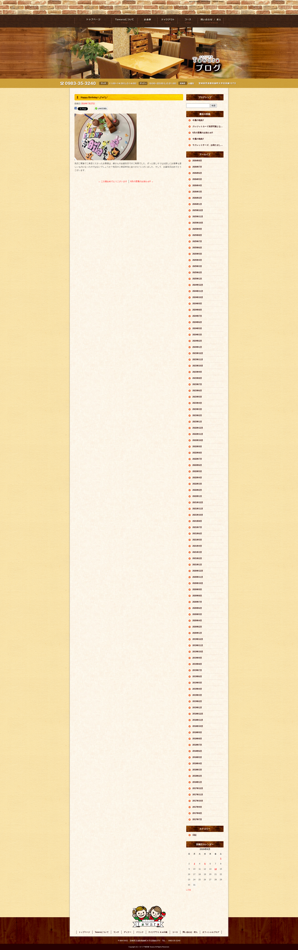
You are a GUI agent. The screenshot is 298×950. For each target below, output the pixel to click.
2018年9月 (197, 732)
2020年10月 (197, 583)
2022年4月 (197, 477)
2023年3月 (197, 409)
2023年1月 (197, 421)
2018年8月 (197, 738)
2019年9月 (197, 658)
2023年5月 (197, 397)
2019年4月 (197, 689)
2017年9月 (197, 807)
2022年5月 (197, 471)
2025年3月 (197, 266)
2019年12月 (197, 639)
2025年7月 (197, 241)
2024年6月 (197, 322)
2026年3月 (197, 191)
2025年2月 (197, 272)
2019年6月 (197, 676)
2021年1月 (197, 564)
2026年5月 (197, 179)
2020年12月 (197, 571)
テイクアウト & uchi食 (167, 21)
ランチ (116, 932)
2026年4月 (197, 185)
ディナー (127, 932)
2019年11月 (197, 645)
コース (187, 21)
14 (215, 869)
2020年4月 (197, 620)
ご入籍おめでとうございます (112, 181)
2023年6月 (197, 390)
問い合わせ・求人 (211, 21)
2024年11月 (197, 291)
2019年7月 (197, 670)
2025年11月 (197, 216)
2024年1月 (197, 347)
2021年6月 (197, 533)
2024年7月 (197, 316)
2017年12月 (197, 788)
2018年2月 (197, 776)
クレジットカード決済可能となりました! (208, 126)
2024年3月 (197, 334)
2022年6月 (197, 465)
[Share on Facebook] (75, 108)
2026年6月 (197, 173)
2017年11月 (197, 794)
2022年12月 (197, 428)
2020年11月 (197, 577)
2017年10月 (197, 801)
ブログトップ (204, 97)
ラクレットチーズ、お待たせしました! (208, 145)
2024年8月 (197, 310)
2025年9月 (197, 229)
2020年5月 (197, 614)
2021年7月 (197, 527)
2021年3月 (197, 552)
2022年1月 (197, 496)
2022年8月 (197, 453)
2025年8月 (197, 235)
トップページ (93, 21)
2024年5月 (197, 328)
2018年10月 (197, 726)
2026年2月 (197, 198)
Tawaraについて (124, 21)
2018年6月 (197, 751)
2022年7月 (197, 459)
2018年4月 (197, 763)
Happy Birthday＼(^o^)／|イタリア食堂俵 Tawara (206, 1)
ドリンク (140, 932)
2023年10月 (197, 366)
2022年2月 (197, 490)
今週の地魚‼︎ (198, 120)
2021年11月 (197, 508)
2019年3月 (197, 695)
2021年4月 (197, 546)
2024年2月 (197, 341)
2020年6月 (197, 608)
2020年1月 (197, 633)
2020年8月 (197, 595)
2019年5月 (197, 683)
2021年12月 (197, 502)
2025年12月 (197, 210)
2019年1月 (197, 707)
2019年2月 (197, 701)
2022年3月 (197, 484)
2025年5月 (197, 254)
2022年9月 (197, 446)
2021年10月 (197, 515)
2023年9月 (197, 372)
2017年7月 (197, 819)
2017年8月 (197, 813)
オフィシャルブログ (210, 932)
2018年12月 (197, 714)
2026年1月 (197, 204)
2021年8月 (197, 521)
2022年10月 (197, 440)
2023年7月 (197, 384)
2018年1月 (197, 782)
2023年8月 (197, 378)
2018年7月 (197, 745)
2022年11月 (197, 434)
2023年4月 (197, 403)
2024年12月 (197, 285)
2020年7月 (197, 602)
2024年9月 (197, 303)
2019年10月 (197, 651)
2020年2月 (197, 627)
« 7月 (188, 890)
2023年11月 (197, 359)
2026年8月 (197, 160)
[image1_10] (105, 158)
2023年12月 (197, 353)
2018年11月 (197, 720)
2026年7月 (197, 167)
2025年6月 (197, 247)
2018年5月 (197, 757)
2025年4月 (197, 260)
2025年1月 (197, 279)
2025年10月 (197, 223)
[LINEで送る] (101, 108)
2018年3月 (197, 770)
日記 (194, 835)
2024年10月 (197, 297)
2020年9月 (197, 589)
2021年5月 (197, 540)
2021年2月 (197, 558)
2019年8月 (197, 664)
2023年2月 (197, 415)
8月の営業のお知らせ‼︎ (141, 181)
